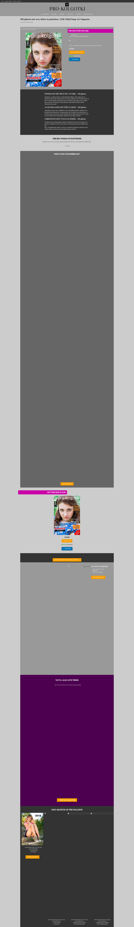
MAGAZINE (54, 14)
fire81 (32, 22)
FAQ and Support (8, 1)
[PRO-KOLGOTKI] (67, 4)
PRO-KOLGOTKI (67, 8)
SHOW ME (67, 146)
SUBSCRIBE (61, 14)
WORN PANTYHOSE (88, 14)
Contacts (19, 1)
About (2, 1)
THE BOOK (78, 14)
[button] (77, 52)
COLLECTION (70, 14)
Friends (14, 1)
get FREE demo (45, 14)
